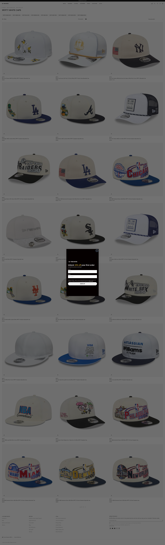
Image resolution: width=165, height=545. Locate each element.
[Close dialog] (97, 251)
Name (69, 274)
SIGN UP (82, 283)
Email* (69, 269)
